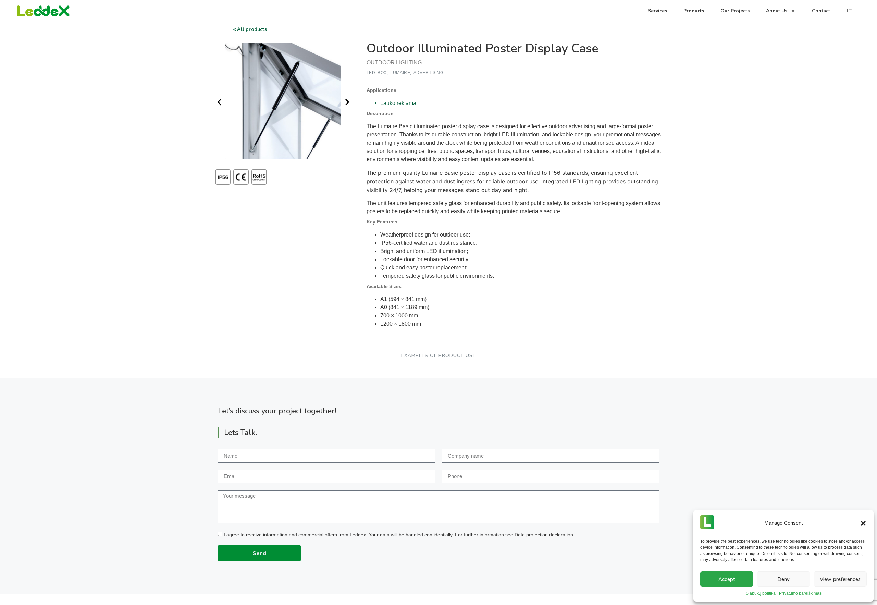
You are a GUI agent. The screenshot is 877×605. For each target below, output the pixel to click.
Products (693, 11)
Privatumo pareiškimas (800, 593)
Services (657, 11)
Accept (726, 579)
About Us (776, 11)
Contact (821, 11)
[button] (863, 523)
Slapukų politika (761, 593)
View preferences (840, 579)
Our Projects (735, 11)
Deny (783, 579)
